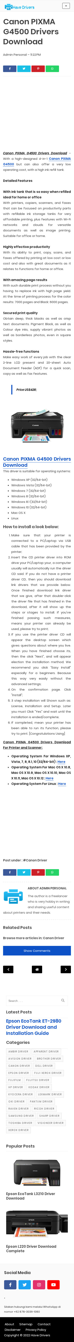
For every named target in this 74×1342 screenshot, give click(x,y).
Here (61, 762)
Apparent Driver (46, 1051)
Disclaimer (13, 1330)
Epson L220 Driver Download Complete (31, 1248)
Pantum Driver (41, 1101)
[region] (37, 820)
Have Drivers (40, 1335)
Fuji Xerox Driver (48, 1073)
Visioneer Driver (51, 1123)
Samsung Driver (21, 1116)
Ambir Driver (18, 1051)
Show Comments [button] (37, 951)
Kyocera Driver (20, 1094)
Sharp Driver (49, 1116)
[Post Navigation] (37, 969)
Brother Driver (49, 1058)
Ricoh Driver (44, 1108)
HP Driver (15, 1087)
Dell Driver (44, 1066)
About (9, 1324)
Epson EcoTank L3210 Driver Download (30, 1196)
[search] (63, 1000)
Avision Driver (19, 1058)
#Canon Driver (35, 860)
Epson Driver (18, 1073)
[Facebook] (10, 1284)
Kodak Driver (39, 1087)
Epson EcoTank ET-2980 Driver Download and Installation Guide (33, 1027)
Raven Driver (18, 1108)
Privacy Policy (36, 1330)
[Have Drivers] (21, 7)
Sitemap (25, 1324)
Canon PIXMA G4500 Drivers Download (37, 462)
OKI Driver (16, 1101)
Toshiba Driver (20, 1123)
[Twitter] (24, 1284)
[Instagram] (39, 1284)
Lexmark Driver (50, 1094)
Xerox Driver (18, 1130)
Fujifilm (14, 1080)
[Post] (37, 1172)
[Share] (9, 69)
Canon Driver (53, 938)
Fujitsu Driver (37, 1080)
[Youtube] (53, 1284)
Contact (44, 1324)
